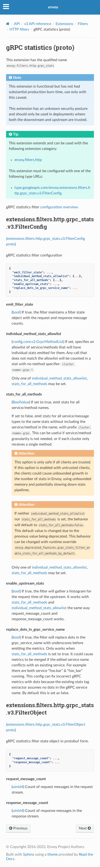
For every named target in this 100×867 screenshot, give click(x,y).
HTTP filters (19, 29)
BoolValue (21, 402)
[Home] (8, 24)
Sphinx (28, 854)
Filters (83, 24)
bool (16, 312)
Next (83, 828)
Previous (19, 828)
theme (52, 854)
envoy (53, 7)
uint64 (18, 787)
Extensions (64, 24)
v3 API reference (37, 24)
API (17, 24)
